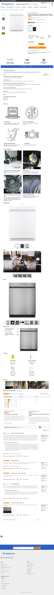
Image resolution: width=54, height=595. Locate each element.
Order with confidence (10, 63)
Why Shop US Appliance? (5, 583)
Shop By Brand (43, 7)
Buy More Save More (30, 565)
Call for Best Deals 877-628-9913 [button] (8, 0)
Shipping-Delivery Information (6, 567)
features (24, 66)
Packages (30, 7)
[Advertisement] (27, 532)
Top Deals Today (30, 563)
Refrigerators (10, 7)
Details (44, 63)
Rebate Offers (29, 570)
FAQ (1, 569)
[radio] (30, 29)
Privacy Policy (3, 586)
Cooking (2, 7)
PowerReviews (19, 390)
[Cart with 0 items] (52, 5)
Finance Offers (29, 566)
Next (38, 519)
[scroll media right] (50, 385)
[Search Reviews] (40, 427)
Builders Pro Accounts (30, 573)
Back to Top (14, 519)
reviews (30, 66)
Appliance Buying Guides (5, 571)
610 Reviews (37, 19)
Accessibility (3, 588)
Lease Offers (29, 568)
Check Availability (31, 41)
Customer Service (4, 564)
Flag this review (25, 468)
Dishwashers (18, 7)
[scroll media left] (4, 385)
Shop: (33, 12)
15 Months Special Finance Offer (33, 50)
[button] (36, 4)
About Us (2, 581)
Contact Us (3, 572)
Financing (36, 7)
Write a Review (42, 19)
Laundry (24, 7)
